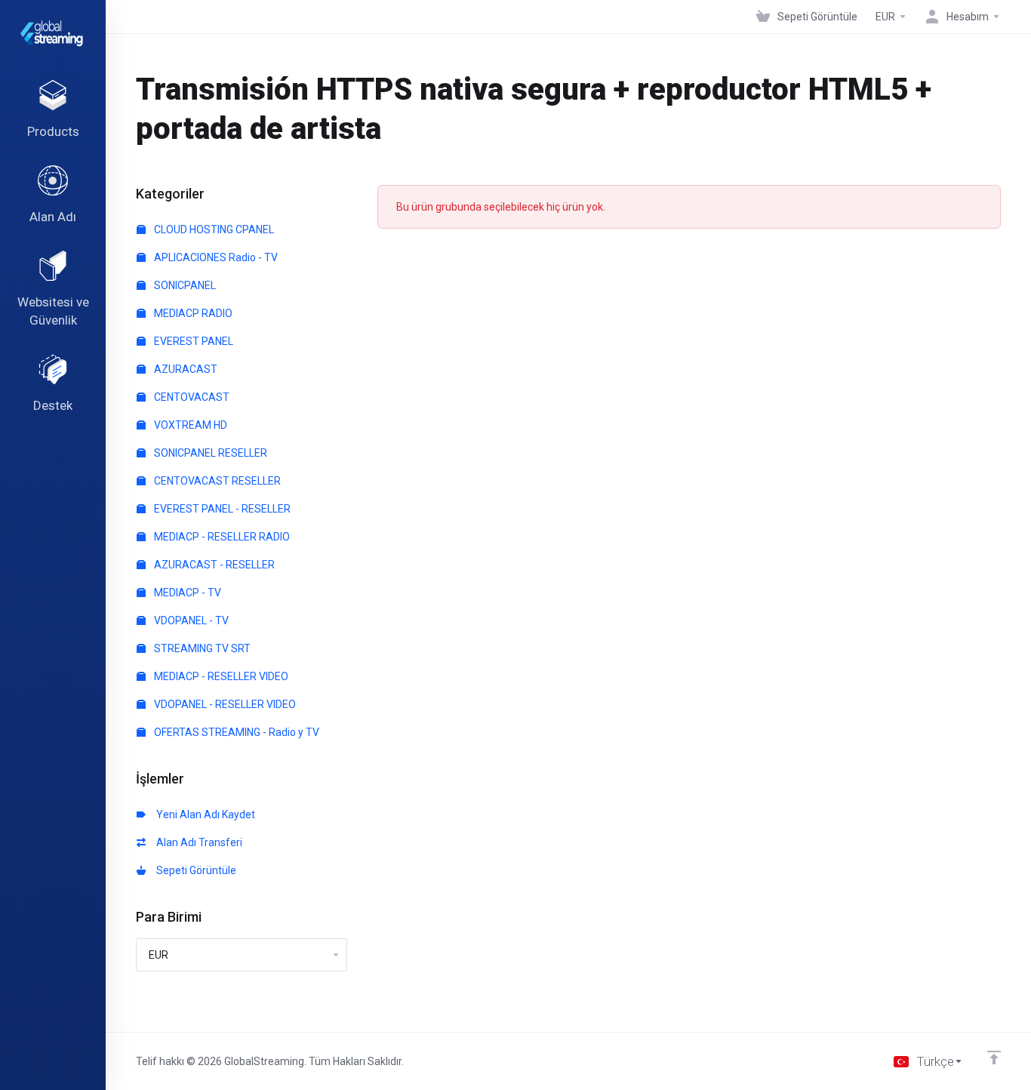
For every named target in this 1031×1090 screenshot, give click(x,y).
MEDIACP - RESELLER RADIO (221, 537)
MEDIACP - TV (186, 593)
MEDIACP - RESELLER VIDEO (220, 676)
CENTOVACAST (190, 397)
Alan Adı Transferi (197, 842)
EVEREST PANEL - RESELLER (221, 509)
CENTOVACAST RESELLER (216, 481)
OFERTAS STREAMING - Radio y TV (235, 732)
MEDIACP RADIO (192, 313)
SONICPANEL (184, 285)
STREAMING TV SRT (201, 648)
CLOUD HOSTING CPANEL (213, 229)
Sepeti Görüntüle (194, 870)
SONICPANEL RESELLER (209, 453)
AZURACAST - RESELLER (213, 565)
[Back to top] (994, 1057)
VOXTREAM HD (189, 425)
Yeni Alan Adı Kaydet (203, 814)
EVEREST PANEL (192, 341)
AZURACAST (184, 369)
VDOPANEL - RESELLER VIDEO (224, 704)
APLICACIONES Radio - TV (215, 257)
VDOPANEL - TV (190, 620)
